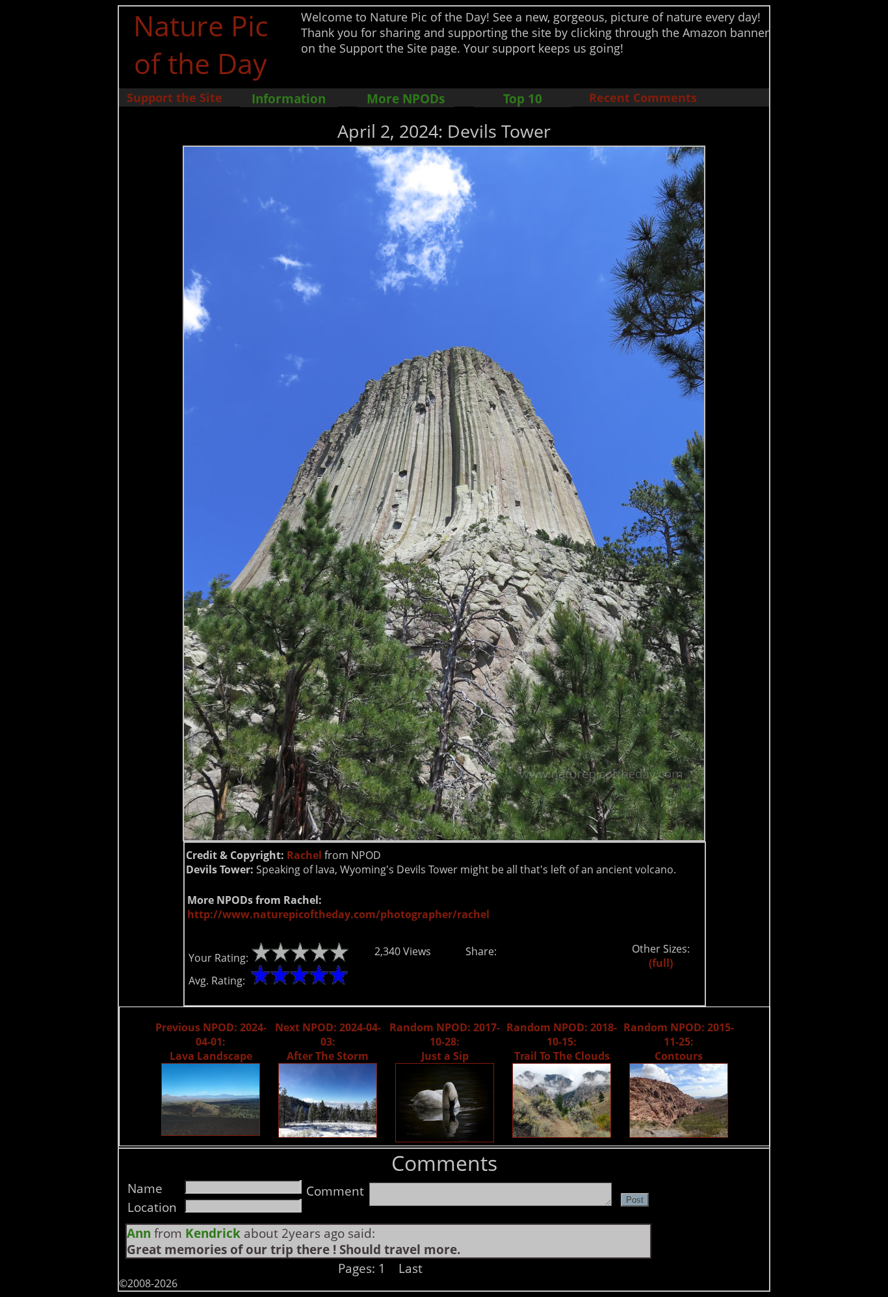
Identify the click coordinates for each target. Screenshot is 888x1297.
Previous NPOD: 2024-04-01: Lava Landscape (211, 1041)
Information (289, 98)
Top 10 (522, 98)
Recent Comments (643, 97)
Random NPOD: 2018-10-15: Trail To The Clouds (561, 1041)
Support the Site (174, 97)
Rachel (304, 855)
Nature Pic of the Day (200, 44)
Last (410, 1268)
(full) (661, 963)
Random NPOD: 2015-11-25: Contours (678, 1041)
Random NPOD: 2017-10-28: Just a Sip (444, 1041)
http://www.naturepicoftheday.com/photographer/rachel (338, 914)
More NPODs (406, 98)
